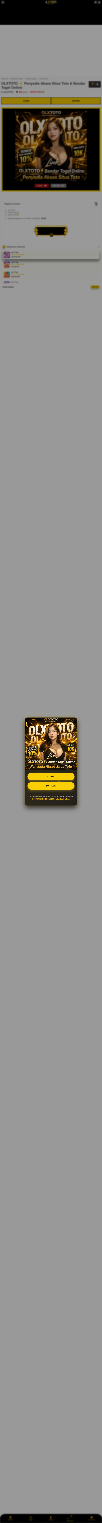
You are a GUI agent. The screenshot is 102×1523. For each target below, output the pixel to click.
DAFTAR (51, 786)
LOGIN (51, 776)
